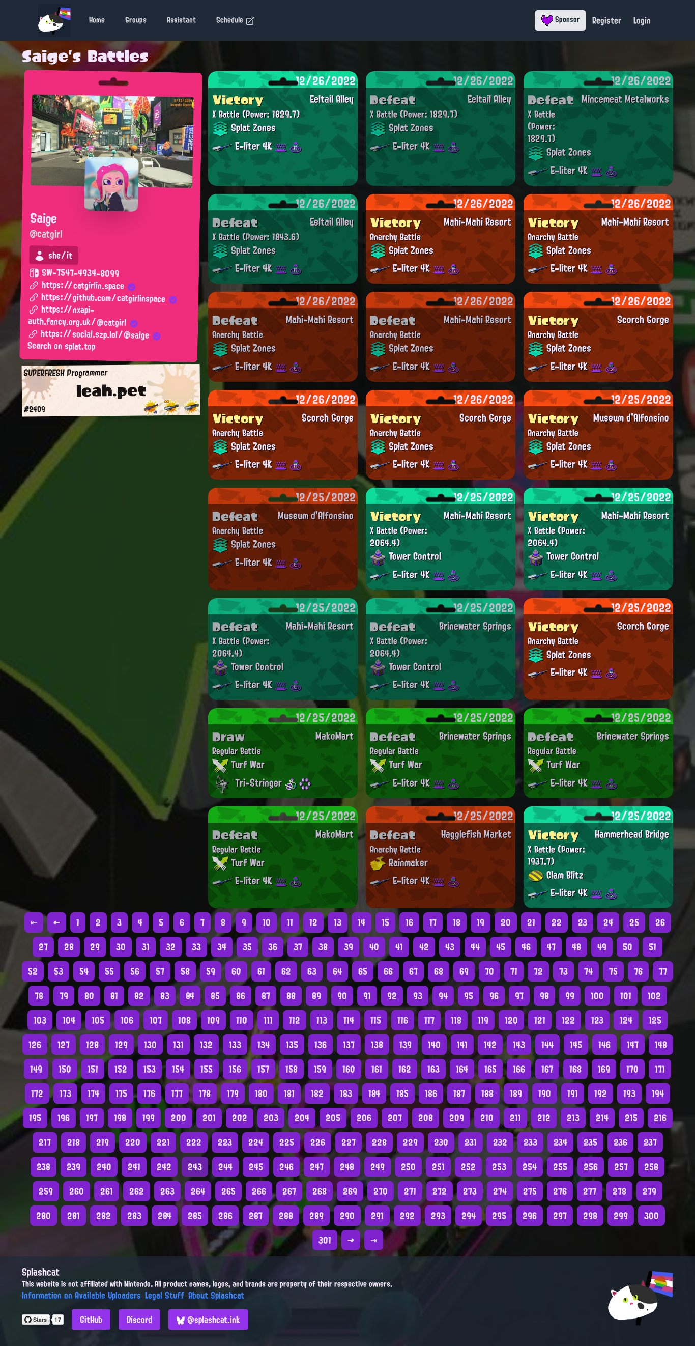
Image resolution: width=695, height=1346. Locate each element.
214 (602, 1118)
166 (519, 1069)
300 (651, 1216)
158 (291, 1069)
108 (184, 1020)
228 (379, 1142)
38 (323, 947)
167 (547, 1069)
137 (349, 1044)
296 (530, 1216)
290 (347, 1216)
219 (102, 1142)
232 (500, 1142)
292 (407, 1216)
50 (627, 947)
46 (526, 947)
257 (621, 1167)
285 (195, 1216)
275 (530, 1191)
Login (642, 20)
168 (575, 1069)
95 (468, 996)
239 (73, 1167)
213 (573, 1118)
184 (374, 1093)
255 (560, 1167)
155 (206, 1069)
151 (93, 1069)
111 (268, 1020)
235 (590, 1142)
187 (459, 1093)
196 (63, 1118)
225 (286, 1142)
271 (410, 1191)
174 (93, 1093)
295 (499, 1216)
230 (441, 1142)
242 (164, 1167)
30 (121, 947)
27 (43, 947)
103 (40, 1020)
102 (654, 996)
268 (319, 1191)
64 (337, 971)
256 (591, 1167)
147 (633, 1044)
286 (225, 1216)
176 (149, 1093)
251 (438, 1167)
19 (480, 922)
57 (160, 971)
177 (177, 1093)
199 (148, 1118)
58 (185, 971)
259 (46, 1191)
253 (499, 1167)
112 (294, 1020)
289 (316, 1216)
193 (629, 1093)
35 (247, 947)
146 (604, 1044)
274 (500, 1191)
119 (483, 1020)
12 (313, 922)
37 (298, 947)
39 (348, 947)
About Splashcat (216, 1295)
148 (661, 1044)
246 (286, 1167)
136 (320, 1044)
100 (597, 996)
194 (658, 1093)
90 (342, 996)
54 (84, 971)
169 (604, 1069)
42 (424, 947)
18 (456, 922)
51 (652, 947)
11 (290, 922)
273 (470, 1191)
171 (660, 1069)
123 (597, 1020)
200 (178, 1118)
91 (367, 996)
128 (92, 1044)
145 (576, 1044)
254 (530, 1167)
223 (225, 1142)
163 (433, 1069)
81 (114, 996)
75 (613, 971)
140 (434, 1044)
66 (388, 971)
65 (362, 971)
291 (377, 1216)
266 (259, 1191)
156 (235, 1069)
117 (429, 1020)
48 (576, 947)
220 (132, 1142)
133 (235, 1044)
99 (569, 996)
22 (557, 922)
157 (263, 1069)
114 (348, 1020)
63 (311, 971)
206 (364, 1118)
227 (348, 1142)
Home (97, 20)
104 (69, 1020)
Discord (139, 1319)
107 (156, 1020)
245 (256, 1167)
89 (316, 996)
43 (449, 947)
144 (547, 1044)
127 (63, 1044)
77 (663, 971)
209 (456, 1118)
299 (621, 1216)
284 (164, 1216)
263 (167, 1191)
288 (286, 1216)
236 (620, 1142)
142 (490, 1044)
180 (261, 1093)
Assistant (181, 20)
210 (487, 1118)
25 (634, 922)
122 (568, 1020)
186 (431, 1093)
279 (649, 1191)
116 (402, 1020)
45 (500, 947)
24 (608, 922)
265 (228, 1191)
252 (468, 1167)
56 (134, 971)
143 (519, 1044)
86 (240, 996)
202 (239, 1118)
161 (376, 1069)
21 (531, 922)
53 (58, 971)
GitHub (91, 1319)
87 (266, 996)
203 (271, 1118)
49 (601, 947)
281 (73, 1216)
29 (95, 947)
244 (225, 1167)
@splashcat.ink (212, 1319)
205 (333, 1118)
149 (36, 1069)
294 (468, 1216)
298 (590, 1216)
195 (35, 1118)
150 (65, 1069)
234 (560, 1142)
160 (348, 1069)
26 (660, 922)
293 (438, 1216)
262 (136, 1191)
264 (198, 1191)
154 (178, 1069)
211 (515, 1118)
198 (120, 1118)
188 (487, 1093)
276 (560, 1191)
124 (626, 1020)
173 (65, 1093)
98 (544, 996)
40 (374, 947)
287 (256, 1216)
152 (120, 1069)
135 (292, 1044)
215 (631, 1118)
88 (291, 996)
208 (425, 1118)
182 (317, 1093)
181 (289, 1093)
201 (209, 1118)
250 (408, 1167)
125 (655, 1020)
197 (92, 1118)
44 (475, 947)
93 (417, 996)
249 (377, 1167)
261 (106, 1191)
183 (346, 1093)
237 (650, 1142)
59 (210, 971)
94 (443, 996)
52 (33, 971)
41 (399, 947)
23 (582, 922)
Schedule (230, 20)
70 (489, 971)
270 (380, 1191)
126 (34, 1044)
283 (134, 1216)
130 (150, 1044)
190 (544, 1093)
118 (456, 1020)
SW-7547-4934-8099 (79, 273)
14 (361, 922)
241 (134, 1167)
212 (544, 1118)
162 (404, 1069)
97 (519, 996)
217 (45, 1142)
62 (286, 971)
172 (37, 1093)
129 (121, 1044)
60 (236, 971)
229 (410, 1142)
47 (551, 947)
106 (127, 1020)
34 (221, 947)
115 (375, 1020)
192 (600, 1093)
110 (241, 1020)
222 (193, 1142)
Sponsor (566, 19)
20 (506, 922)
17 (433, 922)
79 (64, 996)
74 (588, 971)
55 (109, 971)
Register (606, 20)
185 (402, 1093)
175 (121, 1093)
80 (89, 996)
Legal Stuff (164, 1295)
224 (255, 1142)
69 (464, 971)
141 (462, 1044)
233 (530, 1142)
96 (494, 996)
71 (513, 971)
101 (625, 996)
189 (516, 1093)
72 (538, 971)
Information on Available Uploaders (81, 1295)
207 (395, 1118)
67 (413, 971)
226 (317, 1142)
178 (205, 1093)
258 (651, 1167)
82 (139, 996)
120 (511, 1020)
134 (263, 1044)
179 (233, 1093)
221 (163, 1142)
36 (272, 947)
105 (98, 1020)
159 (320, 1069)
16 (409, 922)
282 (103, 1216)
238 (43, 1167)
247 (317, 1167)
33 (196, 947)
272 (439, 1191)
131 (178, 1044)
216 (660, 1118)
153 (149, 1069)
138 (377, 1044)
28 (69, 947)
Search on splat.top (61, 346)
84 (190, 996)
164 (462, 1069)
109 (213, 1020)
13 (337, 922)
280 (43, 1216)
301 (324, 1240)
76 (638, 971)
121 (539, 1020)
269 (350, 1191)
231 (471, 1142)
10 (267, 922)
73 (563, 971)
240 (104, 1167)
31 (146, 947)
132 (206, 1044)
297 (560, 1216)
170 (632, 1069)
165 (490, 1069)
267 (289, 1191)
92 (392, 996)
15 (385, 922)
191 (572, 1093)
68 (438, 971)
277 (589, 1191)
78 (39, 996)
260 (76, 1191)
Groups (136, 20)
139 (405, 1044)
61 (261, 971)
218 (73, 1142)
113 (321, 1020)
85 (215, 996)
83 (164, 996)
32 (171, 947)
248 (347, 1167)
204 (302, 1118)
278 (619, 1191)
